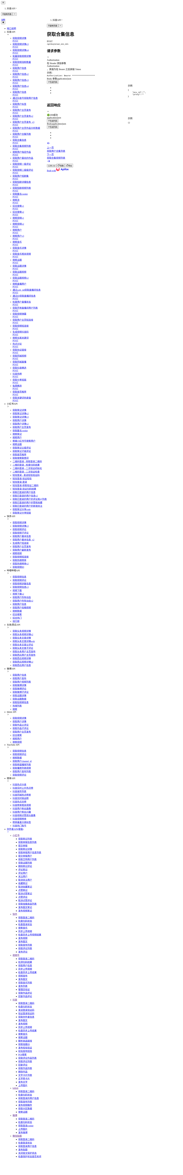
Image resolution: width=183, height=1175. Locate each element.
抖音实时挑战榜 (21, 798)
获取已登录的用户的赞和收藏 (27, 502)
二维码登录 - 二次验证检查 (26, 472)
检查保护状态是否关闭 (29, 1156)
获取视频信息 (19, 577)
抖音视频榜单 (19, 819)
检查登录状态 (25, 924)
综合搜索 (17, 614)
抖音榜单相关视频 (22, 805)
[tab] (114, 113)
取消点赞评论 (25, 900)
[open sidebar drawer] (3, 2)
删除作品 (22, 1072)
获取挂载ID (24, 1044)
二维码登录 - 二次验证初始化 (27, 468)
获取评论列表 (25, 948)
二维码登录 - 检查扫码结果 (26, 465)
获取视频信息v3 (21, 587)
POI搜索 (22, 1054)
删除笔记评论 (25, 866)
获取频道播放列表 (22, 764)
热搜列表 (17, 706)
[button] (114, 58)
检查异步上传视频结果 (29, 935)
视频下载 (17, 590)
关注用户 (22, 876)
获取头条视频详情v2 (23, 634)
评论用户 (22, 873)
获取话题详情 (19, 695)
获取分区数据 (25, 1108)
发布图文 (22, 941)
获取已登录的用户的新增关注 (27, 506)
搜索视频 (17, 553)
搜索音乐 (22, 928)
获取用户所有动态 (22, 597)
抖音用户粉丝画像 (22, 808)
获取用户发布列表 (22, 771)
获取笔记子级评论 (22, 451)
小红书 (16, 835)
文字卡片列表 (25, 1075)
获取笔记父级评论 (22, 448)
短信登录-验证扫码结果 (24, 489)
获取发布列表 (25, 945)
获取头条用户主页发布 (24, 651)
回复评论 (22, 1065)
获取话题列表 (25, 863)
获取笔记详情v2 (21, 413)
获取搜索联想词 (21, 458)
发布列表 (22, 986)
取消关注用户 (25, 880)
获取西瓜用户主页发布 (24, 655)
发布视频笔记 (25, 911)
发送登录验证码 (26, 1010)
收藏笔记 (22, 883)
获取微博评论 (19, 688)
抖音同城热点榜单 (22, 795)
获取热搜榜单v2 (21, 563)
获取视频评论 (19, 529)
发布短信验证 (25, 1048)
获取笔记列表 (25, 839)
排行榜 (16, 621)
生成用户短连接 (21, 543)
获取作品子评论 (21, 728)
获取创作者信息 (26, 1017)
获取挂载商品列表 (27, 904)
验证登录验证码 (26, 1013)
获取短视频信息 (21, 702)
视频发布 (22, 976)
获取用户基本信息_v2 (23, 539)
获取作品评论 (25, 993)
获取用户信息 (19, 604)
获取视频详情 (19, 522)
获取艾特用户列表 (27, 859)
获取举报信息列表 (27, 842)
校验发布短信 (25, 1051)
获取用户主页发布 (22, 427)
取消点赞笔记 (25, 893)
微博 (15, 1115)
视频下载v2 (18, 594)
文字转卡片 (24, 1078)
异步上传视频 (25, 931)
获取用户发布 (19, 678)
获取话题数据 (19, 699)
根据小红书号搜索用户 (24, 441)
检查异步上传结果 (27, 972)
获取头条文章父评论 (23, 645)
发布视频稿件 (25, 1105)
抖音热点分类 (19, 784)
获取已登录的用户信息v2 (25, 496)
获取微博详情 (19, 685)
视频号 (16, 955)
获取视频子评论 (21, 533)
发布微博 (22, 1132)
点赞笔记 (22, 890)
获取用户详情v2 (21, 424)
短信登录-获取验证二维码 (25, 485)
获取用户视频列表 (22, 682)
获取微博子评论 (21, 692)
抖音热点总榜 (19, 802)
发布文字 (22, 1082)
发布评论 (22, 952)
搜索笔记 (17, 434)
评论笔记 (22, 869)
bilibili (15, 1088)
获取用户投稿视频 (22, 607)
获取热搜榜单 (19, 560)
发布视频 (22, 938)
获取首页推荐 (19, 454)
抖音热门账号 (19, 825)
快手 (15, 914)
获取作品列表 (25, 1068)
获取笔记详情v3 (21, 417)
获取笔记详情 (19, 410)
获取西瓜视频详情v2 (23, 662)
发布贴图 (22, 1149)
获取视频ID (18, 567)
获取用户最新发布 (22, 550)
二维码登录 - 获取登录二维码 (27, 461)
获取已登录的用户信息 (24, 492)
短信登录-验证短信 (22, 478)
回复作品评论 (25, 996)
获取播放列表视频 (22, 768)
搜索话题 (17, 444)
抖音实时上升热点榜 (23, 788)
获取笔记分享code (22, 509)
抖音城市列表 (19, 791)
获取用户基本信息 (22, 536)
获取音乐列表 (25, 982)
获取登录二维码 (26, 917)
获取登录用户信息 (27, 1146)
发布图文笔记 (25, 907)
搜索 (15, 709)
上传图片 (22, 1085)
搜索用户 (17, 437)
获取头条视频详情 (22, 631)
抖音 (15, 1000)
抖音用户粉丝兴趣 (22, 812)
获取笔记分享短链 (22, 513)
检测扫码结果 (25, 962)
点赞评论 (22, 897)
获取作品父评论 (21, 725)
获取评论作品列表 (27, 1058)
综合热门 (17, 618)
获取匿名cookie (20, 430)
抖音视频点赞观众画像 (24, 815)
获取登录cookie (25, 1125)
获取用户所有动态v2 (23, 601)
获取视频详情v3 (21, 526)
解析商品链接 (25, 1041)
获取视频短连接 (21, 557)
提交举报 (22, 845)
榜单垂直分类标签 (22, 822)
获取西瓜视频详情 (22, 658)
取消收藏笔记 (25, 887)
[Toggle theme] (3, 22)
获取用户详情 (19, 420)
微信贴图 (17, 1136)
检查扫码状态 (25, 921)
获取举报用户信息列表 (29, 852)
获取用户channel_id (22, 761)
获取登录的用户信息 (28, 1098)
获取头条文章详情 (22, 638)
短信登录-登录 (20, 482)
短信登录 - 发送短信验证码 (26, 475)
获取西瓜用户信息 (22, 665)
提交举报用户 (25, 856)
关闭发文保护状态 (27, 1153)
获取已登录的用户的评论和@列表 (30, 499)
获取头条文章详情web (24, 641)
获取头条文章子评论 (23, 648)
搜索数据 (17, 611)
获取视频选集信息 (22, 583)
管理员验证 (24, 989)
